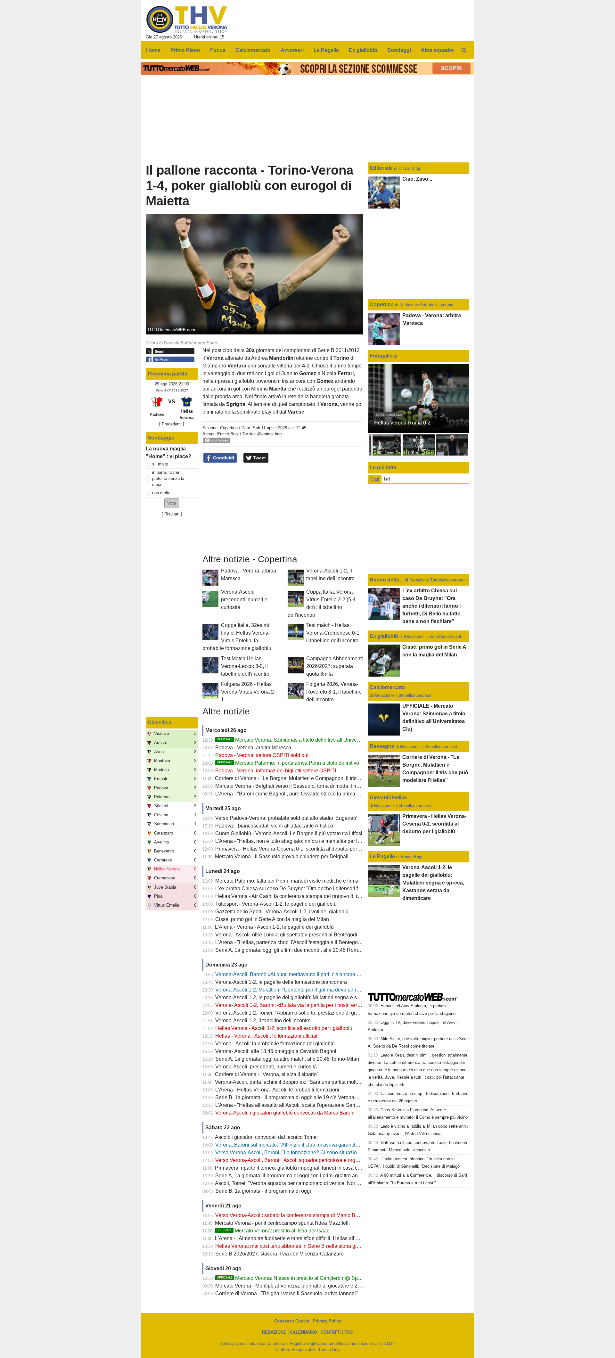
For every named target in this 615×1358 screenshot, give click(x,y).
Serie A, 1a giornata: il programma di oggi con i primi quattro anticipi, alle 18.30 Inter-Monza (318, 1175)
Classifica (159, 722)
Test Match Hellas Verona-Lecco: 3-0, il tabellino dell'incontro (245, 666)
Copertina (229, 427)
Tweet (259, 457)
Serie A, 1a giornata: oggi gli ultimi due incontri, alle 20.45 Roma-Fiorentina (300, 950)
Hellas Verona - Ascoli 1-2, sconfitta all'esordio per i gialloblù (283, 1028)
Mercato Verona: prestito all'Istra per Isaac (273, 1230)
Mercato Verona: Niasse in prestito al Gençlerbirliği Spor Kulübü (298, 1278)
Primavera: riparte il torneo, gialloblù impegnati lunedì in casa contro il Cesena (303, 1168)
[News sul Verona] (187, 19)
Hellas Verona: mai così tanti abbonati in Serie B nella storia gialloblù (293, 1246)
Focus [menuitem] (218, 50)
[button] (171, 503)
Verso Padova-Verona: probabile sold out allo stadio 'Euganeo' (286, 818)
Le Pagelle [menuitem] (326, 50)
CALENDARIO (303, 1332)
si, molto (160, 464)
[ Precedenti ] (171, 424)
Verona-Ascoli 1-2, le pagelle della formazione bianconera (281, 982)
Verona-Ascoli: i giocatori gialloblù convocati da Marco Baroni (285, 1112)
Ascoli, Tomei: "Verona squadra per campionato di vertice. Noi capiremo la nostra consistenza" (322, 1183)
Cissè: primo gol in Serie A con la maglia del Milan (272, 919)
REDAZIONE (274, 1332)
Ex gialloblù (384, 636)
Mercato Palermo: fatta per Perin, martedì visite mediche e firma (286, 881)
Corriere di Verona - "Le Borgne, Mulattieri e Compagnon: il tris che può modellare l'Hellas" (317, 778)
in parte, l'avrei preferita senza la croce (168, 478)
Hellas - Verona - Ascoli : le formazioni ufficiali (267, 1036)
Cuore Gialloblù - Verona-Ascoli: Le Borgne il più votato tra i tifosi (288, 833)
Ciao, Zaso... (417, 179)
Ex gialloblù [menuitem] (363, 50)
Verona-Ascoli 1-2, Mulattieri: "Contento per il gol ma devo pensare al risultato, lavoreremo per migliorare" (334, 989)
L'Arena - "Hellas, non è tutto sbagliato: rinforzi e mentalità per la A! (290, 841)
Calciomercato (387, 687)
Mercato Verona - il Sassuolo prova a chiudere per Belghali (281, 856)
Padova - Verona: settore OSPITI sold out (261, 755)
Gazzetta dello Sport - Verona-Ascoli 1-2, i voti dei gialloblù (281, 911)
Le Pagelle (382, 856)
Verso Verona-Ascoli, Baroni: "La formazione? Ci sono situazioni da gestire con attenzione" (318, 1152)
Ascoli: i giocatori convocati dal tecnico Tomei (266, 1137)
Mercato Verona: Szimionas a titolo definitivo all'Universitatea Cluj (300, 740)
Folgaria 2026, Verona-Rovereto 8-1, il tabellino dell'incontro (334, 691)
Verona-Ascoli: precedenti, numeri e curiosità (244, 599)
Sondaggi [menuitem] (399, 50)
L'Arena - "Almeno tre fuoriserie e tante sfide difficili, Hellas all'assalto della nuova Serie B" (317, 1238)
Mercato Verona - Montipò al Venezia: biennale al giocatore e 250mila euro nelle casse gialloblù (323, 1285)
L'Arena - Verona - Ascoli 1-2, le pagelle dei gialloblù (274, 927)
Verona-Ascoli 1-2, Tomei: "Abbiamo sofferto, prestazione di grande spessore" (303, 1013)
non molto (161, 492)
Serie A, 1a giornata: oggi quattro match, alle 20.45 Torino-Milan (287, 1059)
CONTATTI (331, 1332)
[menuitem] (464, 50)
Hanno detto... (387, 579)
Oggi (374, 479)
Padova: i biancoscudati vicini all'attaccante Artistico (274, 825)
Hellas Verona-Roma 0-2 (402, 422)
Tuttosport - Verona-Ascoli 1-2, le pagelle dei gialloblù (276, 904)
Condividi (223, 457)
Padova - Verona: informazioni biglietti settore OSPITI (275, 770)
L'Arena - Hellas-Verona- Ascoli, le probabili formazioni (277, 1089)
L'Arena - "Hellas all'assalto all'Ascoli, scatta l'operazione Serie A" (290, 1105)
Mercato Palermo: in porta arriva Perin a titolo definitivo (288, 763)
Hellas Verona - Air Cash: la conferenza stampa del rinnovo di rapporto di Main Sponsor (314, 896)
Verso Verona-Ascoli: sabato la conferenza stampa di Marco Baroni (291, 1215)
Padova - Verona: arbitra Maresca (253, 747)
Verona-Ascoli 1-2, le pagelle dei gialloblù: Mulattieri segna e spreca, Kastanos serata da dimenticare (329, 997)
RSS (348, 1332)
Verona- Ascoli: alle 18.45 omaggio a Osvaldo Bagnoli (276, 1051)
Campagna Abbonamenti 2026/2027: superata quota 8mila (334, 666)
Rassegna (382, 746)
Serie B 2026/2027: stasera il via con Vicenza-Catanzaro (279, 1253)
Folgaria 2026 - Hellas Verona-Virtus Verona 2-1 (248, 691)
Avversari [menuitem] (292, 50)
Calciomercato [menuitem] (253, 50)
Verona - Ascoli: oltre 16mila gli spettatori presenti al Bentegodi (286, 934)
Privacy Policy (327, 1321)
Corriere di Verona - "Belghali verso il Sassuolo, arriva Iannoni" (286, 1293)
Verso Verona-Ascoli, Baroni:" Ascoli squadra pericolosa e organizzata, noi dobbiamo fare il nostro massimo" (338, 1160)
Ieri (387, 479)
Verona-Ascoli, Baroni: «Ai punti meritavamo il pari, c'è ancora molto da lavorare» (307, 974)
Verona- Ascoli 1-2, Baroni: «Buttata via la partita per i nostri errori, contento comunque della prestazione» (334, 1005)
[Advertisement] (283, 509)
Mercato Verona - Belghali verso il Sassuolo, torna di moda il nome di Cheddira (304, 786)
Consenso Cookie (291, 1321)
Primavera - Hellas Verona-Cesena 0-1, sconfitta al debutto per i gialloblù (298, 849)
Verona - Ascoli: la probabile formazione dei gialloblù (275, 1043)
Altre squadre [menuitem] (437, 50)
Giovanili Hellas (388, 797)
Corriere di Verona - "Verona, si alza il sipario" (267, 1074)
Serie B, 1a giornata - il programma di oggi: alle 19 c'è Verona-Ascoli (292, 1097)
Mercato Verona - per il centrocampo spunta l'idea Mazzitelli (282, 1223)
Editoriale (382, 168)
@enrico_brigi (270, 434)
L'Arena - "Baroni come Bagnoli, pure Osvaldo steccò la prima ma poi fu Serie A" (306, 793)
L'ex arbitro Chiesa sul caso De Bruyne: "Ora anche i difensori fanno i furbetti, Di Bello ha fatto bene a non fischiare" (346, 888)
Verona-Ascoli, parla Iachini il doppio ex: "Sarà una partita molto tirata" (294, 1082)
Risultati (171, 514)
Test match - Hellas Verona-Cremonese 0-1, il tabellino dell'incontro (333, 632)
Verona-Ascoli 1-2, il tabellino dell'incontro (263, 1020)
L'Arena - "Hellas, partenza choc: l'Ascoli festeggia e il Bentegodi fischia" (297, 942)
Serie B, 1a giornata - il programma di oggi (263, 1191)
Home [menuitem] (153, 50)
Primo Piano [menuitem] (185, 50)
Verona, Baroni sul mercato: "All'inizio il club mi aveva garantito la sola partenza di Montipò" (318, 1145)
